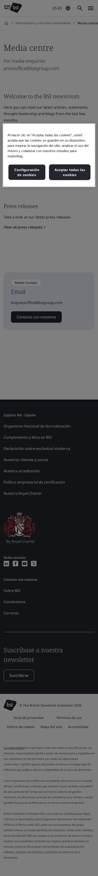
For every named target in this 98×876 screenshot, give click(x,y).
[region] (49, 155)
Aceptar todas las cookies (69, 172)
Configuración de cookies (26, 172)
